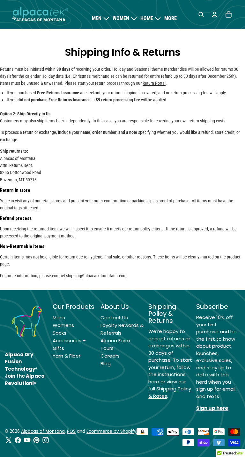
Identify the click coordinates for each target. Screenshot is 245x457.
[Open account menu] (214, 15)
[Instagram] (45, 440)
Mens (59, 317)
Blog (105, 363)
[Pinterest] (36, 440)
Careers (110, 355)
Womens (63, 325)
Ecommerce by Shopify (111, 431)
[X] (8, 440)
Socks (59, 333)
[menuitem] (170, 18)
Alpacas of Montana (43, 431)
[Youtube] (27, 440)
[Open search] (201, 15)
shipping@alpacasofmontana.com (96, 275)
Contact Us (114, 317)
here (153, 381)
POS (71, 431)
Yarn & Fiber (66, 355)
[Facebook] (18, 440)
